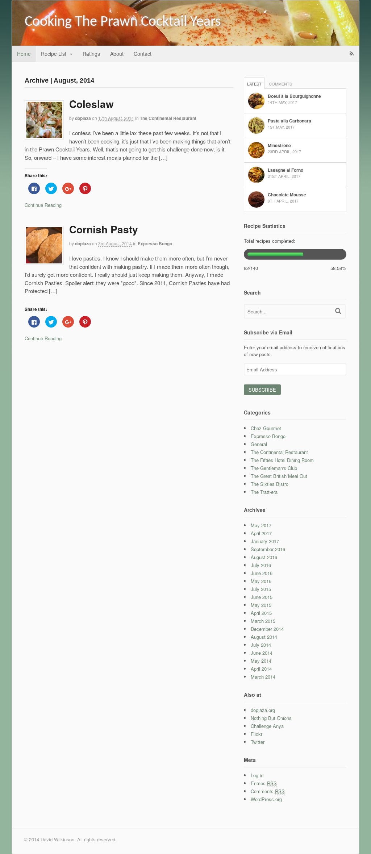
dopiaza (83, 118)
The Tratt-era (264, 491)
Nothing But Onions (271, 718)
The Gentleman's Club (274, 468)
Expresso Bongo (155, 243)
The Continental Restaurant (168, 118)
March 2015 (263, 620)
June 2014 (261, 652)
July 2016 (261, 565)
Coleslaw (91, 103)
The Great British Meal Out (279, 475)
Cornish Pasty (103, 229)
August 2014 (264, 636)
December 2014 (267, 628)
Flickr (256, 733)
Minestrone (279, 145)
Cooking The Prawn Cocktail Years (123, 22)
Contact (142, 53)
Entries (264, 783)
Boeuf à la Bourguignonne (294, 96)
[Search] (338, 311)
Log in (257, 775)
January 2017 (265, 541)
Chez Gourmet (266, 428)
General (259, 444)
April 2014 (261, 668)
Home (24, 53)
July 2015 (261, 589)
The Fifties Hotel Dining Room (282, 460)
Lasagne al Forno (285, 170)
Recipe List (53, 53)
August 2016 (264, 557)
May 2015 (261, 604)
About (117, 53)
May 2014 (261, 660)
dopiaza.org (263, 710)
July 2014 (261, 644)
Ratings (91, 53)
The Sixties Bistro (269, 483)
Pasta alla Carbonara (289, 120)
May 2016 (261, 581)
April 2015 (261, 612)
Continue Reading (43, 204)
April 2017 (261, 533)
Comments (280, 84)
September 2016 (268, 549)
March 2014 (263, 676)
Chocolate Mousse (287, 194)
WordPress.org (266, 799)
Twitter (257, 741)
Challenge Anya (267, 725)
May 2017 (261, 525)
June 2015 (261, 596)
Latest (254, 84)
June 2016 (261, 573)
